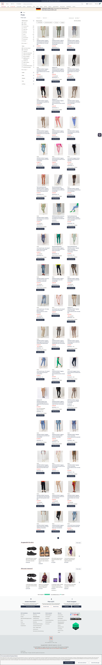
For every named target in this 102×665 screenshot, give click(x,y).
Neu (8, 6)
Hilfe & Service (35, 629)
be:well (24, 6)
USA (45, 642)
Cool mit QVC (19, 6)
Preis (23, 81)
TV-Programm (47, 616)
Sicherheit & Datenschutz (37, 625)
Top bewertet (29, 6)
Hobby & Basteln (56, 6)
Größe (23, 72)
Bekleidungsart (25, 20)
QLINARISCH (68, 6)
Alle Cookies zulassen (69, 662)
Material (23, 78)
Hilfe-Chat (22, 614)
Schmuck (45, 6)
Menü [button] (7, 3)
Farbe (23, 75)
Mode (38, 6)
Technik (74, 6)
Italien (53, 642)
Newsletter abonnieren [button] (30, 606)
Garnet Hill (33, 652)
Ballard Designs (25, 652)
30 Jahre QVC (12, 6)
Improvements (42, 652)
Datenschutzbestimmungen (43, 648)
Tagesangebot (3, 6)
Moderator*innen (61, 626)
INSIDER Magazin (48, 614)
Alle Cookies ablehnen (82, 662)
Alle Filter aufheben (77, 20)
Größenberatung (36, 618)
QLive (22, 620)
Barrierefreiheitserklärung (62, 620)
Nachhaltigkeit (60, 618)
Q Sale (34, 6)
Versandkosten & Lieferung (37, 620)
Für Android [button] (76, 606)
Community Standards (55, 648)
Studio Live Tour (60, 630)
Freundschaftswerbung (49, 620)
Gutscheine (47, 618)
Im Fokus (23, 84)
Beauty (41, 6)
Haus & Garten (62, 6)
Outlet (59, 632)
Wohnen (50, 6)
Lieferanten (23, 623)
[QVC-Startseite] (21, 12)
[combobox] (52, 4)
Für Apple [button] (67, 606)
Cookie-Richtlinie (67, 659)
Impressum (65, 648)
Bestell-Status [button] (56, 606)
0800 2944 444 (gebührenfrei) (26, 618)
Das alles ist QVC (61, 616)
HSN (21, 652)
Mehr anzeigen (24, 43)
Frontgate (29, 652)
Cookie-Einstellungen (95, 662)
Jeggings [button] (62, 22)
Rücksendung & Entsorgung (37, 623)
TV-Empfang (60, 628)
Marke (23, 46)
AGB (36, 648)
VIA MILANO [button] (40, 22)
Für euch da (47, 623)
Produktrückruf (23, 625)
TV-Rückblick (18, 3)
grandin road (38, 652)
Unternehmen (60, 614)
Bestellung (35, 614)
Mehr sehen (78, 542)
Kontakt (22, 616)
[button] (88, 4)
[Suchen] (82, 4)
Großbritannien (49, 642)
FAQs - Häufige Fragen (37, 627)
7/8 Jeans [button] (56, 22)
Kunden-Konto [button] (46, 606)
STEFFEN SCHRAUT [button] (48, 22)
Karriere (59, 625)
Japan (56, 642)
